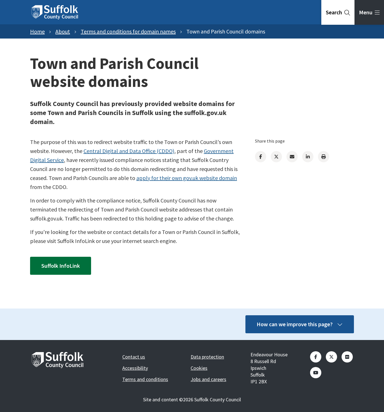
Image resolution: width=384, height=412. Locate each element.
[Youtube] (315, 372)
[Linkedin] (307, 156)
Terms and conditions (145, 379)
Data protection (207, 357)
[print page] (323, 156)
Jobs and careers (208, 379)
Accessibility (135, 368)
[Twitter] (276, 156)
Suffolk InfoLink (60, 265)
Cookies (199, 368)
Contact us (133, 357)
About (62, 31)
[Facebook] (260, 156)
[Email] (292, 156)
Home (37, 31)
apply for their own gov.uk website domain (186, 177)
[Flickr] (347, 357)
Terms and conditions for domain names (128, 31)
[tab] (337, 12)
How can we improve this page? (295, 324)
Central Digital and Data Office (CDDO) (128, 150)
